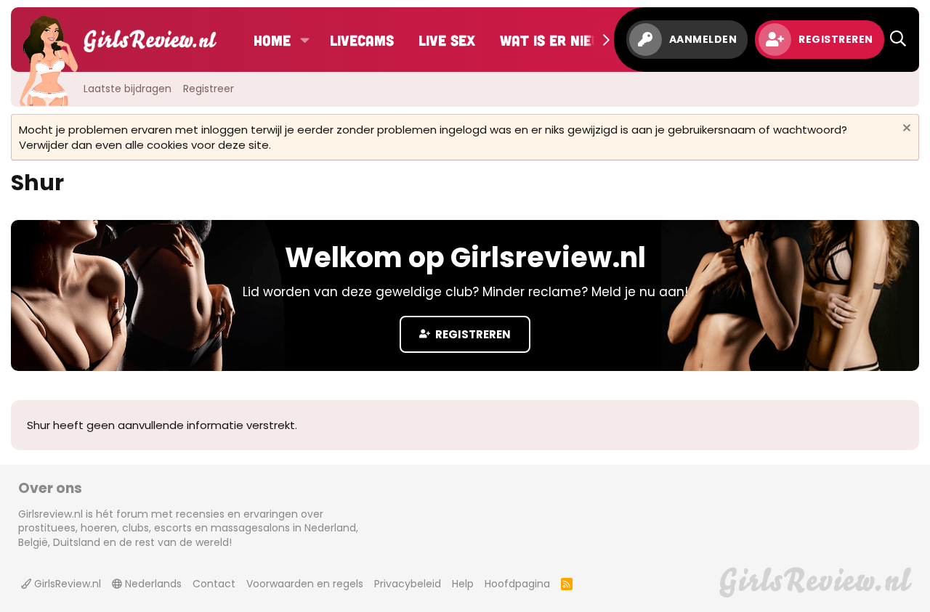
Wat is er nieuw (556, 40)
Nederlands (152, 583)
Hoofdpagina (517, 583)
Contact (214, 583)
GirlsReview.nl (66, 583)
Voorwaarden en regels (304, 583)
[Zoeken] (898, 39)
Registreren (472, 334)
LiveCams (362, 40)
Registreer (208, 88)
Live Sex (446, 40)
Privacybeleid (407, 583)
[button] (305, 40)
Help (463, 583)
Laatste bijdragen (127, 88)
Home (272, 40)
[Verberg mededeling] (905, 129)
